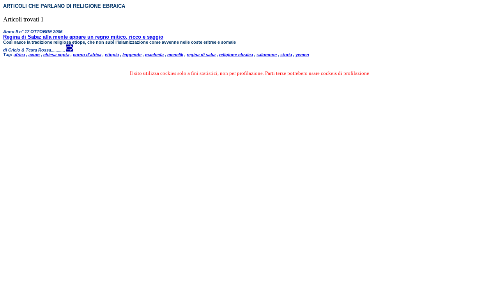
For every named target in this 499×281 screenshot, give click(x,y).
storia (286, 54)
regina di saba (201, 54)
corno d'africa (87, 54)
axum (34, 54)
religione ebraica (236, 54)
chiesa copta (56, 54)
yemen (302, 54)
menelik (175, 54)
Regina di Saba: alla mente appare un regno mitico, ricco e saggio (83, 37)
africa (19, 54)
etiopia (112, 54)
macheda (154, 54)
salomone (267, 54)
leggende (132, 54)
